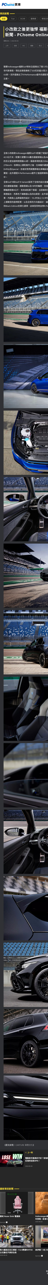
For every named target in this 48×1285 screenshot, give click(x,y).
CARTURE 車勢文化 (24, 1145)
